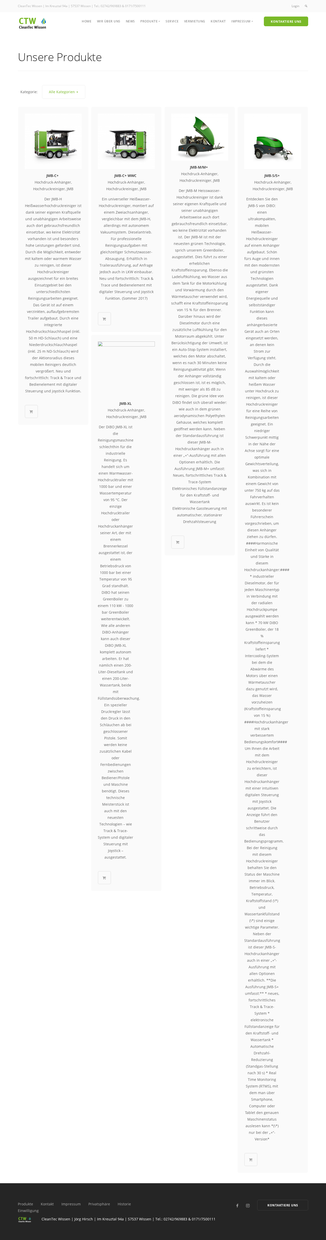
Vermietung (194, 21)
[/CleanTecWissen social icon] (237, 1205)
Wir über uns (108, 21)
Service (172, 21)
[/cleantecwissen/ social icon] (248, 1205)
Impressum (71, 1204)
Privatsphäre (99, 1204)
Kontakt (218, 21)
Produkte (25, 1204)
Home (86, 21)
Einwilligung (28, 1210)
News (130, 21)
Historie (124, 1204)
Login (295, 6)
